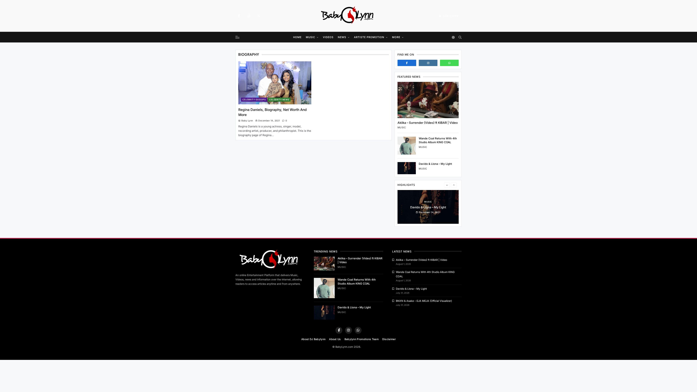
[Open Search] (460, 37)
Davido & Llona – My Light (435, 164)
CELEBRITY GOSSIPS (254, 99)
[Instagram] (248, 16)
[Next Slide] (453, 185)
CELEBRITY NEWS (279, 99)
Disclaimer (389, 339)
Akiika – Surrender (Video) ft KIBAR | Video (428, 122)
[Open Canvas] (237, 37)
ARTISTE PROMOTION (369, 37)
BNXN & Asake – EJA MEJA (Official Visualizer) (424, 300)
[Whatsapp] (449, 63)
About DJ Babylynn (313, 339)
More (396, 37)
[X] (258, 16)
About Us (335, 339)
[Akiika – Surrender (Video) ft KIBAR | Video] (428, 100)
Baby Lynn (247, 120)
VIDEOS (328, 37)
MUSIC (310, 37)
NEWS (342, 37)
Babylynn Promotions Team (362, 339)
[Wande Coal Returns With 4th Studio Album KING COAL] (407, 146)
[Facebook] (238, 16)
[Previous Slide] (447, 185)
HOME (297, 37)
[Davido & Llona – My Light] (407, 168)
